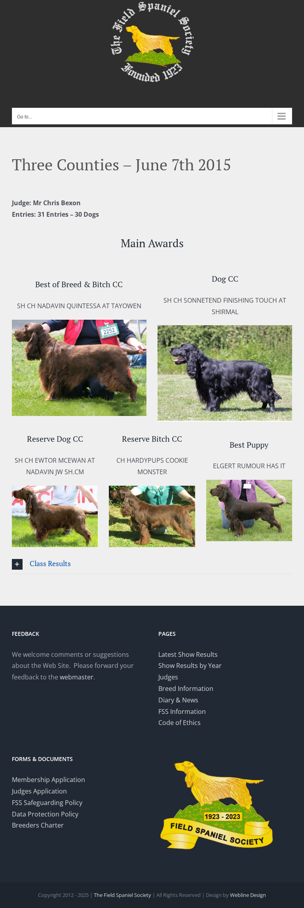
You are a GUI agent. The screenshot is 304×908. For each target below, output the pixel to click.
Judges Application (39, 791)
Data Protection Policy (45, 814)
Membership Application (48, 779)
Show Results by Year (190, 665)
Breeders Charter (38, 825)
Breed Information (185, 688)
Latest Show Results (188, 654)
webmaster (76, 677)
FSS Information (182, 711)
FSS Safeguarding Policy (47, 802)
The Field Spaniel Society (122, 894)
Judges (168, 677)
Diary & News (178, 700)
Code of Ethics (179, 722)
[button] (152, 564)
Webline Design (248, 894)
